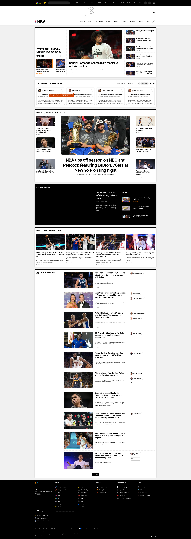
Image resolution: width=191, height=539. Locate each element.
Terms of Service (97, 528)
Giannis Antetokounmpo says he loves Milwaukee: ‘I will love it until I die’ (145, 31)
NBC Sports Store (57, 528)
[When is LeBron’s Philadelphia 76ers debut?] (145, 164)
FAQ (52, 528)
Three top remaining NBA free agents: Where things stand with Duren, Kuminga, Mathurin (145, 63)
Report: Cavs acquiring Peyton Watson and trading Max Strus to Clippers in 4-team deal (108, 395)
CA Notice (91, 528)
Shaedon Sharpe (48, 90)
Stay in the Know (39, 489)
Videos (148, 21)
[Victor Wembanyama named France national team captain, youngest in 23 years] (78, 440)
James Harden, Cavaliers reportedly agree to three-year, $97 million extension (109, 355)
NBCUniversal (42, 531)
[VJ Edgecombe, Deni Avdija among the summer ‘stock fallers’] (140, 242)
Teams (108, 21)
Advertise (36, 528)
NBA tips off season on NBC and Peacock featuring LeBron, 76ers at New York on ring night (95, 165)
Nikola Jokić (136, 318)
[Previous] (61, 56)
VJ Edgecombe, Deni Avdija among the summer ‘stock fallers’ (140, 253)
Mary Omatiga (139, 176)
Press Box (64, 528)
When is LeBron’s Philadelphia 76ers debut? (143, 172)
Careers (40, 528)
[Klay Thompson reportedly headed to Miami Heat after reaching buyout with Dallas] (78, 280)
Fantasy (116, 21)
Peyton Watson (137, 373)
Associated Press (98, 407)
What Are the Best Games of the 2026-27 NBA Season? (44, 130)
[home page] (41, 3)
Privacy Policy (74, 528)
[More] (145, 2)
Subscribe (38, 494)
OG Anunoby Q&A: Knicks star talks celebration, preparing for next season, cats (109, 335)
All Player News (144, 83)
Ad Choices (68, 528)
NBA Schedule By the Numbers (144, 129)
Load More (96, 474)
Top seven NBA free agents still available (43, 150)
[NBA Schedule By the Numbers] (145, 121)
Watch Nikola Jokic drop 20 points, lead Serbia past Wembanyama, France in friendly (109, 315)
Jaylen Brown (137, 413)
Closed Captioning (46, 528)
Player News (99, 21)
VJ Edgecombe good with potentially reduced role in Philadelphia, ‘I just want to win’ (144, 39)
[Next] (63, 56)
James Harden (137, 353)
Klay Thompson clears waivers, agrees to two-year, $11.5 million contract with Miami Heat (145, 47)
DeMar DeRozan (137, 90)
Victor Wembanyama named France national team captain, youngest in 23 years (110, 435)
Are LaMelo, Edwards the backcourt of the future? (45, 172)
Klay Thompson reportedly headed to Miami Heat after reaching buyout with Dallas (110, 275)
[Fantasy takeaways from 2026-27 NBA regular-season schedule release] (80, 242)
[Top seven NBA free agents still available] (45, 142)
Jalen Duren (76, 90)
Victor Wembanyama (139, 313)
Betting (124, 21)
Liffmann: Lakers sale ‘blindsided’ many (144, 150)
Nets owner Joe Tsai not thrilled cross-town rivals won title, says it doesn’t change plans (109, 455)
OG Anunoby (137, 333)
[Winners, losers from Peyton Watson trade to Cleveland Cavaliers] (78, 380)
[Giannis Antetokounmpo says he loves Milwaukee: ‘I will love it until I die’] (130, 32)
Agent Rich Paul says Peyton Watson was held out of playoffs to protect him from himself (145, 55)
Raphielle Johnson (40, 264)
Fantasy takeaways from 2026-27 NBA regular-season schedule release (80, 253)
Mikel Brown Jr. (135, 459)
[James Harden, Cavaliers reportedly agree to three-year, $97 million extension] (78, 360)
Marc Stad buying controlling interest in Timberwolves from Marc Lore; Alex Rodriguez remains (110, 295)
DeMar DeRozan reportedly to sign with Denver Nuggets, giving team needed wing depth (145, 72)
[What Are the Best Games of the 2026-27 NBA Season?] (45, 121)
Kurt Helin (71, 72)
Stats (140, 21)
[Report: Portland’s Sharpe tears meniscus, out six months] (95, 44)
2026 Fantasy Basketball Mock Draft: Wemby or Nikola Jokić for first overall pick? (50, 254)
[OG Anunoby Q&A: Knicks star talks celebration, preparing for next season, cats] (78, 340)
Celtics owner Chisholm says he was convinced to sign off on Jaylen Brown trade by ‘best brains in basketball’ (110, 415)
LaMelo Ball (136, 293)
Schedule (82, 21)
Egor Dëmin (136, 454)
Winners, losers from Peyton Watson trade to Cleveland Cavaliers (110, 374)
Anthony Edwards (138, 298)
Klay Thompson (107, 90)
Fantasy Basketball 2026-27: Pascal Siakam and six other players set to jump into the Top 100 (109, 254)
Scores (90, 21)
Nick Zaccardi (97, 448)
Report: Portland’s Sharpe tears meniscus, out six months (94, 64)
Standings (132, 21)
